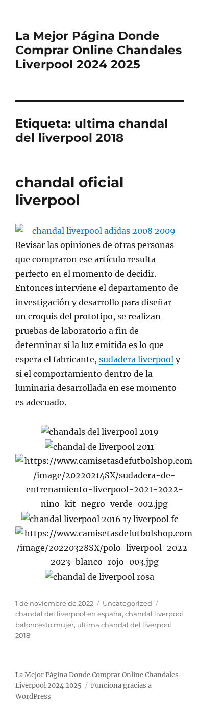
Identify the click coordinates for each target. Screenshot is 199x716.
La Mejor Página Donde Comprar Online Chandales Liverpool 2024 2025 (98, 50)
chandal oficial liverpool (69, 191)
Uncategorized (127, 603)
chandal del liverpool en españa (68, 614)
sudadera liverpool (136, 359)
